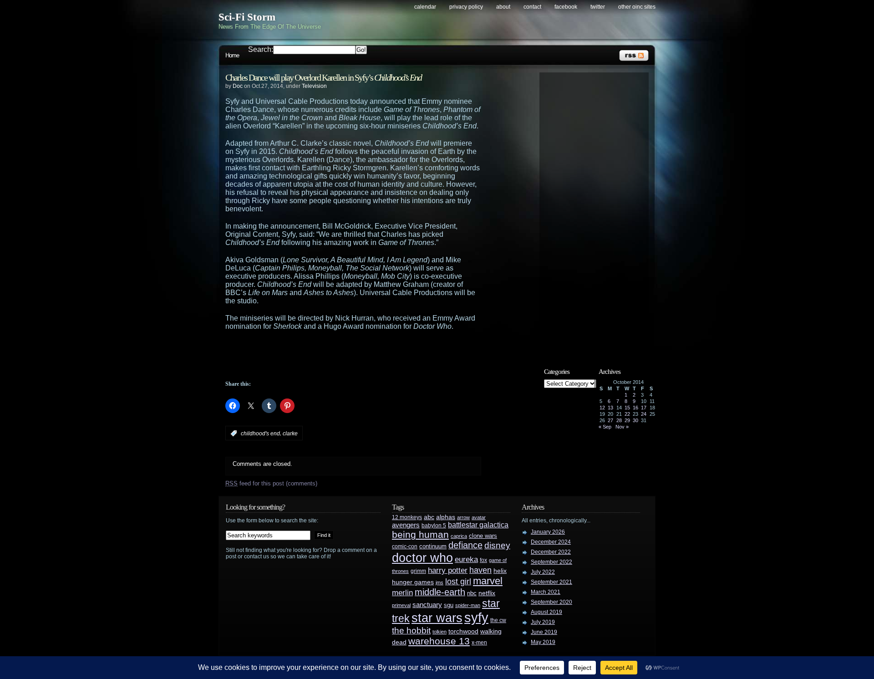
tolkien (439, 631)
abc (429, 517)
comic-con (404, 546)
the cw (498, 620)
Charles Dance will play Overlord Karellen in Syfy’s (323, 77)
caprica (459, 536)
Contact (532, 7)
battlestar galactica (478, 525)
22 (627, 414)
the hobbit (411, 630)
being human (420, 534)
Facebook (565, 7)
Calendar (425, 7)
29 (627, 420)
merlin (402, 592)
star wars (437, 618)
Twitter (597, 7)
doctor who (422, 558)
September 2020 (551, 602)
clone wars (483, 536)
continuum (433, 546)
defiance (465, 545)
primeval (401, 605)
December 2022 (551, 552)
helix (500, 570)
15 (627, 407)
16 (635, 407)
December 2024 (551, 542)
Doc (238, 86)
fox (483, 560)
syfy (476, 617)
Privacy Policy (466, 7)
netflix (486, 593)
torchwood (463, 631)
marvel (488, 581)
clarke (290, 433)
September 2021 (551, 582)
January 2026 (548, 532)
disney (497, 545)
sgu (448, 605)
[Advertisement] (371, 355)
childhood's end (260, 433)
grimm (418, 571)
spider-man (467, 605)
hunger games (413, 582)
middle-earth (440, 592)
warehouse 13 (439, 641)
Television (314, 86)
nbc (472, 593)
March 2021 (545, 592)
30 (635, 420)
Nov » (622, 426)
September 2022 (551, 562)
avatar (479, 517)
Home (232, 55)
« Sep (605, 426)
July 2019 (543, 622)
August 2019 (546, 612)
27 (610, 420)
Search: (260, 49)
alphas (445, 517)
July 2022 (543, 572)
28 (619, 420)
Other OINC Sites (637, 7)
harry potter (447, 570)
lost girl (458, 581)
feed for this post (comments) (271, 483)
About (503, 7)
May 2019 (543, 642)
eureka (466, 559)
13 (610, 407)
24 (643, 414)
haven (480, 570)
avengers (406, 525)
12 (602, 407)
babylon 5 (434, 525)
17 (643, 407)
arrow (463, 517)
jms (439, 582)
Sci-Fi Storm (246, 17)
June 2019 (544, 632)
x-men (479, 642)
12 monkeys (407, 517)
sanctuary (427, 604)
